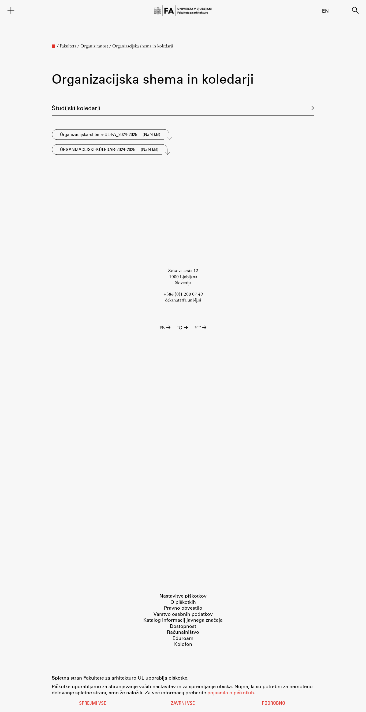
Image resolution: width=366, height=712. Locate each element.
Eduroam (183, 638)
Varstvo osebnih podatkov (183, 614)
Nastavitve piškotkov (183, 595)
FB (162, 328)
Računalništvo (183, 632)
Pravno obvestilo (183, 608)
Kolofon (183, 644)
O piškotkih (183, 602)
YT (198, 328)
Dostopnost (183, 626)
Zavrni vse (183, 703)
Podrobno (273, 703)
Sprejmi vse (92, 703)
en (325, 11)
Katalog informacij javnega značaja (183, 620)
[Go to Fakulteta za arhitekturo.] (53, 46)
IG (179, 328)
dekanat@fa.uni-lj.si (183, 300)
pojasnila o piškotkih (230, 692)
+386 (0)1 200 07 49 (183, 294)
